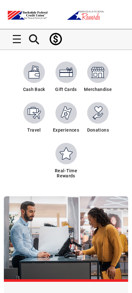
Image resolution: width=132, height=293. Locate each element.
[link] (55, 39)
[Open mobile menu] (14, 39)
